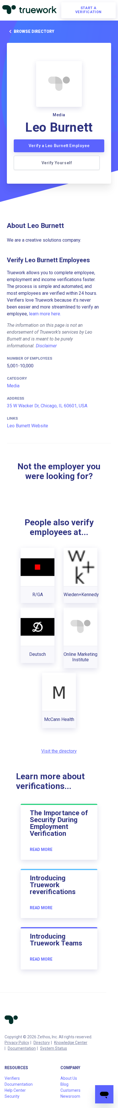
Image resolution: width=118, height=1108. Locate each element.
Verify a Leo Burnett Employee (59, 145)
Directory (42, 1042)
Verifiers (12, 1078)
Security (12, 1096)
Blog (64, 1084)
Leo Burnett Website (27, 425)
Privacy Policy (17, 1042)
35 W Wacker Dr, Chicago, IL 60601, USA (47, 405)
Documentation (22, 1048)
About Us (68, 1078)
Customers (70, 1090)
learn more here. (45, 313)
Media (13, 385)
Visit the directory (59, 751)
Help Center (15, 1090)
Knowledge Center (70, 1042)
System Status (53, 1048)
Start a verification (88, 10)
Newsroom (70, 1096)
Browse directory (34, 31)
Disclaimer (46, 345)
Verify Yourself (57, 163)
